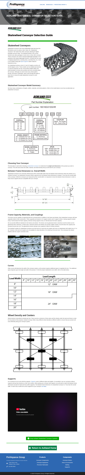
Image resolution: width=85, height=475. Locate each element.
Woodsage (49, 4)
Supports (33, 381)
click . (44, 386)
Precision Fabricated (42, 464)
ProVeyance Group (59, 4)
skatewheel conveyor (33, 166)
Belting (67, 464)
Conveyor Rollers (67, 460)
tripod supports (24, 61)
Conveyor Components (42, 460)
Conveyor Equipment (42, 462)
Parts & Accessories (67, 462)
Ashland (42, 4)
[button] (53, 5)
